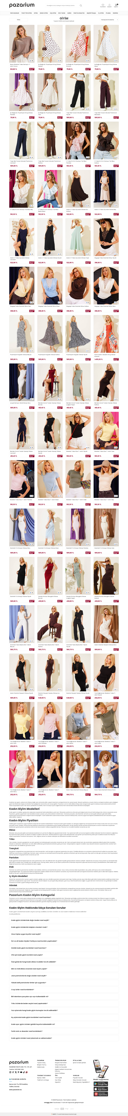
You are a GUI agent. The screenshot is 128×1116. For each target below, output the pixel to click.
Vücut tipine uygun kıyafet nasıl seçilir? (26, 934)
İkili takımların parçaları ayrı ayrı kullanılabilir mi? (29, 996)
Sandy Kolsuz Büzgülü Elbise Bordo (48, 597)
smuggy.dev (48, 1102)
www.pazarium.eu (15, 1090)
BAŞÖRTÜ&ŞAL (91, 13)
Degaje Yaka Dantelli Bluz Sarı (20, 306)
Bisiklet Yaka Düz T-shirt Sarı (104, 451)
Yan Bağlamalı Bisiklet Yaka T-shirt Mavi (77, 742)
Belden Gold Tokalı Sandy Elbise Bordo (49, 404)
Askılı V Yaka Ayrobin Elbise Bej (105, 209)
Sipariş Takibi (41, 1078)
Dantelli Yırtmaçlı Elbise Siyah (20, 596)
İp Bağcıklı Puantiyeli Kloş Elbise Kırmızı (77, 65)
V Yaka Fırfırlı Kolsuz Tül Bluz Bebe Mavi (48, 210)
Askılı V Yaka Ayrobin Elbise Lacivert (19, 259)
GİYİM (36, 13)
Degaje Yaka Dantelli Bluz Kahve (77, 306)
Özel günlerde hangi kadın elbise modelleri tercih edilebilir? (33, 962)
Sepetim (58, 1082)
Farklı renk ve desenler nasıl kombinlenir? (26, 1031)
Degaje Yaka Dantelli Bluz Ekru (105, 306)
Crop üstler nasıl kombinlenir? (22, 990)
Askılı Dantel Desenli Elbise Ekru (105, 645)
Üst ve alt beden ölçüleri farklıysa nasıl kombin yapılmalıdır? (34, 941)
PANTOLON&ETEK (79, 13)
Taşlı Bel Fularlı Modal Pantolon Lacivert (21, 162)
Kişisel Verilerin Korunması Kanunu (63, 1070)
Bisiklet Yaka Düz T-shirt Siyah (76, 451)
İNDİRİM (115, 13)
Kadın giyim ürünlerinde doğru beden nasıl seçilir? (30, 920)
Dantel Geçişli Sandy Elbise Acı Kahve (49, 694)
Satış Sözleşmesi (60, 1065)
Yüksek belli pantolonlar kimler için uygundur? (28, 983)
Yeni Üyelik (58, 1078)
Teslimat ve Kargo (43, 1080)
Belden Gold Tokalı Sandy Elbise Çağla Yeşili (77, 404)
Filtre (18, 20)
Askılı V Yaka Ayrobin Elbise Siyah (50, 258)
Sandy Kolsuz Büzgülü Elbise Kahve (104, 597)
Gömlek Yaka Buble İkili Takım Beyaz (20, 645)
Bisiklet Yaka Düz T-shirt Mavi (48, 500)
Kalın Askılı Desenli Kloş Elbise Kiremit (105, 355)
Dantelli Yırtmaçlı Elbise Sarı (104, 548)
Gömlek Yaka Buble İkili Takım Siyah (76, 645)
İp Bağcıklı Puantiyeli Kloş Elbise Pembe (21, 113)
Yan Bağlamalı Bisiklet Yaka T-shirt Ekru (20, 791)
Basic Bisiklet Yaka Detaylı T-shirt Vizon (20, 65)
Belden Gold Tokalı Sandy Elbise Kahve (106, 404)
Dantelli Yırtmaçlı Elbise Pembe (77, 548)
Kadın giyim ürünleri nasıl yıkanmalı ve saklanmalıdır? (31, 1038)
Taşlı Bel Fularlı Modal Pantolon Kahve (49, 162)
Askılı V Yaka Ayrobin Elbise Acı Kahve (77, 210)
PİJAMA (108, 13)
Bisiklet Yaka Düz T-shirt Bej (104, 500)
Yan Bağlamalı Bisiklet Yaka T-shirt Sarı (20, 742)
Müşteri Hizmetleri (61, 1063)
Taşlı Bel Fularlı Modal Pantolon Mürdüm (106, 113)
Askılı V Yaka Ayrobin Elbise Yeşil (77, 258)
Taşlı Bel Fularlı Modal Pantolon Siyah (77, 113)
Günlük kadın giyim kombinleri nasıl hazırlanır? (28, 948)
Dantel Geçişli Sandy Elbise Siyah (77, 693)
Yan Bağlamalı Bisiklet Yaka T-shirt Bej (49, 791)
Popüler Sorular (78, 1078)
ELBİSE (69, 13)
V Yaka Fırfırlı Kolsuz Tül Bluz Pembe (76, 162)
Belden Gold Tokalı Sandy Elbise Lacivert (21, 452)
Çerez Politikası (60, 1073)
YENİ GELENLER (14, 13)
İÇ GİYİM (101, 13)
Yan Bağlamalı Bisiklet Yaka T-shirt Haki (105, 742)
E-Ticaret (58, 1114)
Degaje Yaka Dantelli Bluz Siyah (105, 258)
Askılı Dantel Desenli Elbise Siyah (21, 693)
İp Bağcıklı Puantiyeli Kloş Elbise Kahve (49, 65)
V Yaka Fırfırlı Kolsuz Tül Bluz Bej (21, 209)
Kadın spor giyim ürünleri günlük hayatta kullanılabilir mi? (33, 1024)
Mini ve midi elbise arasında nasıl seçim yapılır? (29, 969)
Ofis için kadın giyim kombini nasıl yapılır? (27, 955)
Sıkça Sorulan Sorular (79, 1080)
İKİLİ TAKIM (61, 13)
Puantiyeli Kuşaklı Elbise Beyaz (20, 355)
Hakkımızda (40, 1067)
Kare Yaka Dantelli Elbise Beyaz (77, 790)
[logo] (21, 5)
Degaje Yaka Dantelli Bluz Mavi (49, 306)
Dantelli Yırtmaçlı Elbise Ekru (20, 548)
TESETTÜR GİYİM (26, 13)
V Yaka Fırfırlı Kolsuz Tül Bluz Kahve (105, 162)
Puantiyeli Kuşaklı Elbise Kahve (49, 355)
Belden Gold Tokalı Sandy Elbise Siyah (49, 452)
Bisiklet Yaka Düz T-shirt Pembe (21, 500)
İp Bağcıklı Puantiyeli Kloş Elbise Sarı (49, 113)
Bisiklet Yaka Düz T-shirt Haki (76, 500)
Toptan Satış (41, 1063)
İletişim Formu (41, 1065)
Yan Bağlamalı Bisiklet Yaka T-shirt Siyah (105, 694)
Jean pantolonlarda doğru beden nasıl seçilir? (28, 976)
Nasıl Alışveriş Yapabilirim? (81, 1082)
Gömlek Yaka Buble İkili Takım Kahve (48, 645)
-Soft (53, 1114)
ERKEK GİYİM (44, 13)
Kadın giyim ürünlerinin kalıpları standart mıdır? (29, 927)
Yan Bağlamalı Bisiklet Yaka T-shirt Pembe (49, 742)
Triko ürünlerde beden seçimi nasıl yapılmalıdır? (29, 1003)
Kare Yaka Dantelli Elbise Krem (105, 790)
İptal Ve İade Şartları (79, 1063)
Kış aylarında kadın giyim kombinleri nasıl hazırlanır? (31, 1017)
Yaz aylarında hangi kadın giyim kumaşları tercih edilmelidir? (34, 1010)
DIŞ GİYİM (53, 13)
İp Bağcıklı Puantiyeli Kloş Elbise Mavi (106, 65)
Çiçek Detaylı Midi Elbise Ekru (20, 403)
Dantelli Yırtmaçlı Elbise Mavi (48, 548)
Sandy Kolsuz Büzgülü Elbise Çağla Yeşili (76, 597)
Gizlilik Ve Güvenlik (61, 1067)
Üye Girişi (58, 1080)
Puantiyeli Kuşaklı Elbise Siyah (76, 355)
